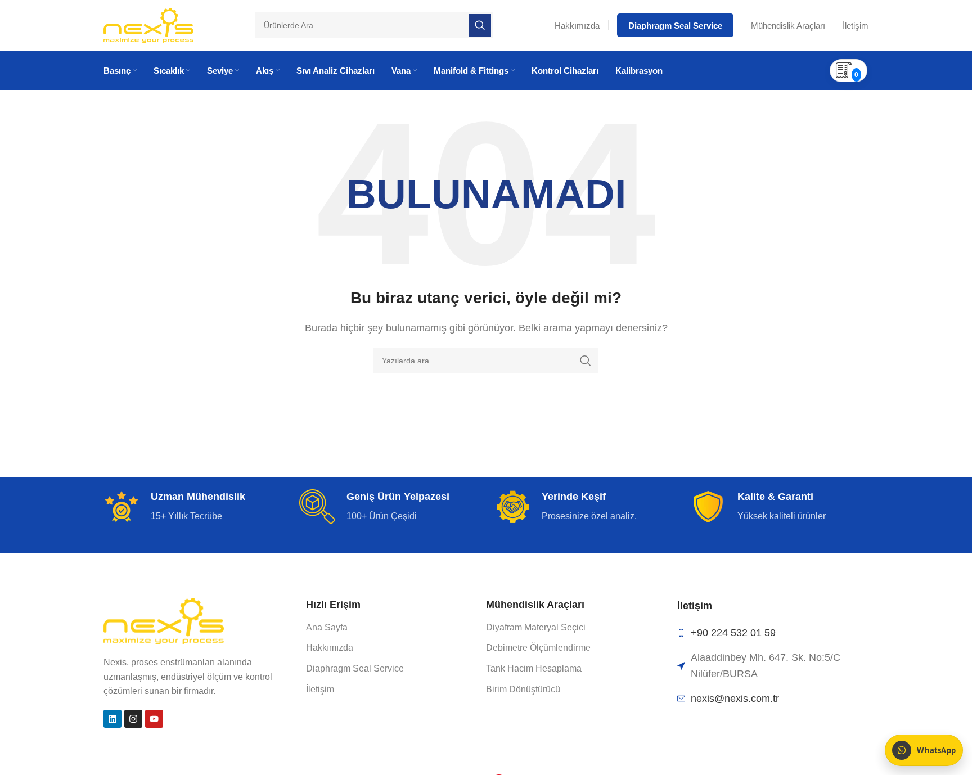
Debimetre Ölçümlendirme (538, 647)
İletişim (320, 689)
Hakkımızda (329, 647)
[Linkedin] (113, 719)
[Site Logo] (149, 24)
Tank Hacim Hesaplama (534, 668)
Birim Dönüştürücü (523, 689)
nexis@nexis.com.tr (735, 698)
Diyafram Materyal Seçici (536, 627)
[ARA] (585, 360)
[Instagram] (133, 719)
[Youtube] (154, 719)
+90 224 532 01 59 (733, 632)
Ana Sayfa (327, 627)
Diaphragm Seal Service (355, 668)
